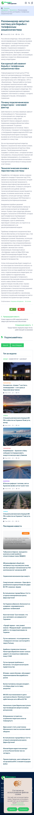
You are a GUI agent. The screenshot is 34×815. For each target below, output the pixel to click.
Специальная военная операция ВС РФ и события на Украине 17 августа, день (16, 516)
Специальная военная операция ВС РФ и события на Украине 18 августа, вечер (17, 420)
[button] (32, 3)
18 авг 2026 (8, 393)
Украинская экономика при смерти (16, 576)
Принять (12, 809)
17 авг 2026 (7, 521)
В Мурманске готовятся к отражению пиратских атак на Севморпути (14, 718)
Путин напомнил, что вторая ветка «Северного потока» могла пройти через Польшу (16, 640)
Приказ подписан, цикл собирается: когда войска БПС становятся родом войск (17, 761)
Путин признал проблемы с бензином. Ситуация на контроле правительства (16, 664)
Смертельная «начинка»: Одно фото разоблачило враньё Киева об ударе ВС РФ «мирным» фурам (17, 584)
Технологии (13, 10)
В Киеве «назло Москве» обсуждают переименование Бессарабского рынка (16, 675)
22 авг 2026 (8, 488)
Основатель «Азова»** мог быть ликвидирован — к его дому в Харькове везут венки (15, 387)
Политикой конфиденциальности (18, 803)
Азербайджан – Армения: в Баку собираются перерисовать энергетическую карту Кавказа (15, 453)
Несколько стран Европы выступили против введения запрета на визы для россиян (17, 707)
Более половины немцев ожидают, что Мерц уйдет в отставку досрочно (16, 686)
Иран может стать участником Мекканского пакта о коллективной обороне (16, 729)
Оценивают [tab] (23, 359)
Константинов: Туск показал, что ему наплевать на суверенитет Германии (15, 617)
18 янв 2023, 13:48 (8, 34)
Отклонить (23, 809)
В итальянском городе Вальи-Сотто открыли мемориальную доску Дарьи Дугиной (16, 740)
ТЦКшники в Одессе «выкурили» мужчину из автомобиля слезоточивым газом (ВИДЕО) (15, 554)
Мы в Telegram (17, 345)
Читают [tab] (5, 359)
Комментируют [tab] (14, 359)
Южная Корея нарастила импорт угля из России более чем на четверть (15, 750)
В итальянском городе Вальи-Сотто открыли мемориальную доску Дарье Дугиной (16, 595)
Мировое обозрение (5, 9)
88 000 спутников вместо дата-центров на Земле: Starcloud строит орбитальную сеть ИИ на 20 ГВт (16, 697)
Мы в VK (5, 345)
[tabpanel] (17, 442)
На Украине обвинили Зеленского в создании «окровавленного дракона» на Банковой (16, 606)
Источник (28, 301)
